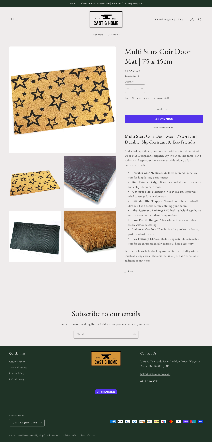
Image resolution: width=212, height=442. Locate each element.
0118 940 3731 (149, 381)
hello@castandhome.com (155, 374)
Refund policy (17, 379)
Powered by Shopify (37, 435)
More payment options (164, 127)
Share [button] (131, 271)
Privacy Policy (16, 373)
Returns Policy (17, 361)
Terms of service (88, 435)
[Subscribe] (134, 334)
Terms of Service (18, 367)
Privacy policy (71, 435)
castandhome (22, 435)
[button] (13, 19)
